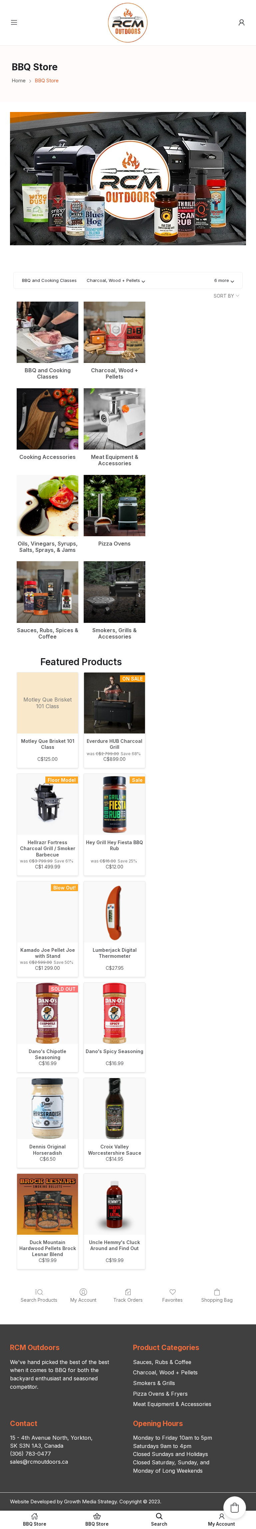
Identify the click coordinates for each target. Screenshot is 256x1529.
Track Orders (128, 1300)
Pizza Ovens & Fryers (160, 1393)
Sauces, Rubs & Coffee (162, 1362)
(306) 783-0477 (30, 1453)
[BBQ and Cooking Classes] (47, 332)
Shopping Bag (217, 1300)
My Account (83, 1300)
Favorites (172, 1300)
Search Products (39, 1300)
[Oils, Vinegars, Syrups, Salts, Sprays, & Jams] (47, 506)
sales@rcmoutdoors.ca (39, 1461)
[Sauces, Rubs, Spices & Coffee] (47, 592)
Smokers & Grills (154, 1383)
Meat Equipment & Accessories (172, 1404)
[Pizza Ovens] (114, 506)
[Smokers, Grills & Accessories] (114, 592)
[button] (224, 280)
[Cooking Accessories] (47, 419)
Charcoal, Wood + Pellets (165, 1372)
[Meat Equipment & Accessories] (114, 419)
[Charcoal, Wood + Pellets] (114, 332)
